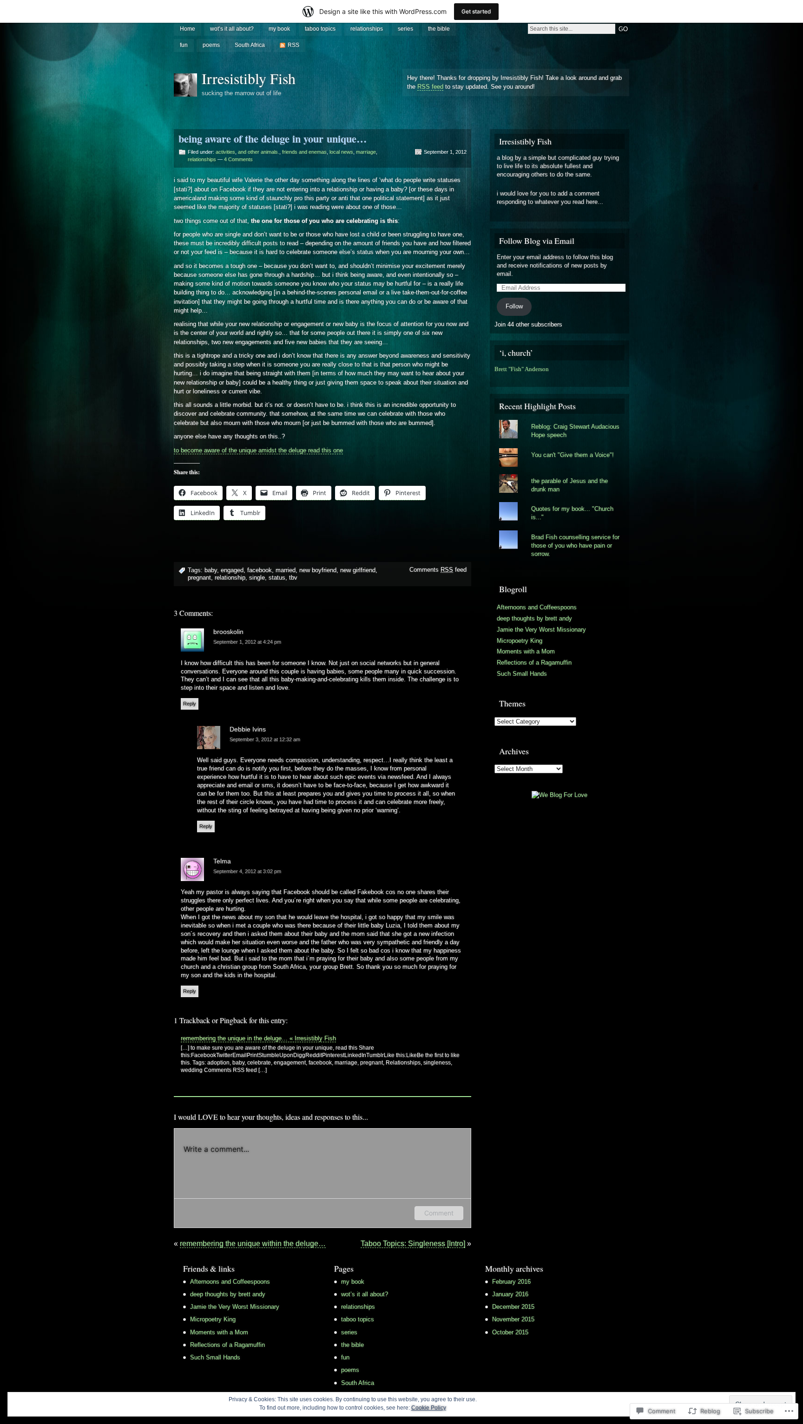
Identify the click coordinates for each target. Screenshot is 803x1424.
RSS (293, 45)
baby (210, 570)
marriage (366, 152)
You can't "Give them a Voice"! (572, 454)
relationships (366, 29)
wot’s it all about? (232, 29)
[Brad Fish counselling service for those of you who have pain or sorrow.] (559, 530)
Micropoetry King (519, 640)
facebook (259, 570)
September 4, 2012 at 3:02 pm (247, 871)
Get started (476, 11)
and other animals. (258, 152)
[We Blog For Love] (559, 794)
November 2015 (513, 1319)
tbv (293, 577)
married (286, 570)
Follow (514, 306)
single (257, 577)
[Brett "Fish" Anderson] (496, 377)
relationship (230, 577)
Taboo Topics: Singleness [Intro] (413, 1244)
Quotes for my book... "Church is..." (572, 513)
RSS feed (430, 86)
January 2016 (510, 1294)
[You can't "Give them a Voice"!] (559, 448)
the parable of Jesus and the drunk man (569, 485)
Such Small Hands (522, 673)
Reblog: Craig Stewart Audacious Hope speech (575, 430)
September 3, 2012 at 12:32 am (265, 739)
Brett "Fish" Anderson (521, 369)
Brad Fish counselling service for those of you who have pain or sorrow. (575, 545)
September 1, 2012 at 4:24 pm (247, 642)
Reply (189, 703)
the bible (439, 29)
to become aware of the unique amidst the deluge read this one (258, 450)
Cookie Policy (428, 1407)
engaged (232, 570)
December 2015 (513, 1306)
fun (184, 45)
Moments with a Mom (526, 651)
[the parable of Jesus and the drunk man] (559, 474)
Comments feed (438, 569)
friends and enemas (304, 152)
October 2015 (510, 1332)
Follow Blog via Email (536, 240)
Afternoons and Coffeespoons (537, 607)
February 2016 (511, 1281)
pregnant (199, 577)
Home (187, 29)
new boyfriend (317, 570)
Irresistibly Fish (249, 78)
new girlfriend (357, 570)
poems (211, 45)
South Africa (250, 45)
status (277, 577)
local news (341, 152)
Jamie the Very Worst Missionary (541, 629)
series (405, 29)
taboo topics (320, 29)
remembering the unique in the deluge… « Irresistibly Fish (258, 1038)
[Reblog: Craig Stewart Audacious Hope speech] (559, 419)
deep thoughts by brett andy (534, 618)
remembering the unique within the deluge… (253, 1244)
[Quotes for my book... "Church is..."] (559, 502)
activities (225, 152)
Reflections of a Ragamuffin (534, 662)
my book (279, 29)
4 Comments (238, 159)
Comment (439, 1213)
